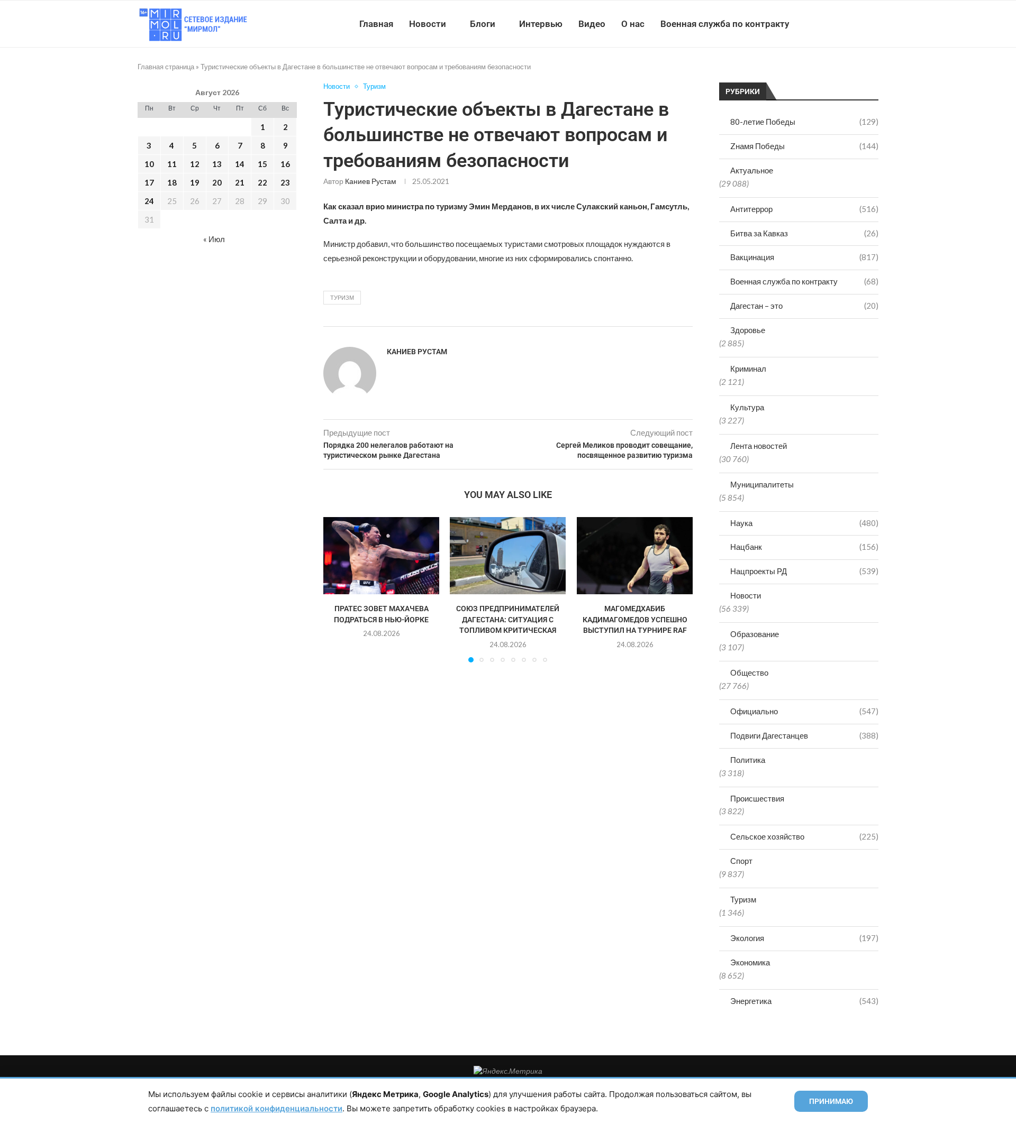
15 (262, 164)
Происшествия (757, 798)
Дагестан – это (804, 305)
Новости (427, 24)
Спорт (741, 860)
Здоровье (747, 330)
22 (262, 182)
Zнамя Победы (804, 146)
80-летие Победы (804, 121)
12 (194, 164)
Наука (804, 523)
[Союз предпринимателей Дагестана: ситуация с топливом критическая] (508, 555)
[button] (338, 589)
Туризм (743, 899)
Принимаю (831, 1101)
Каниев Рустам (370, 181)
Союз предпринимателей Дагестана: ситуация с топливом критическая (507, 619)
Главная (376, 24)
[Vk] (835, 24)
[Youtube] (824, 24)
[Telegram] (846, 24)
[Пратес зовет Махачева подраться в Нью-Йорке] (381, 555)
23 (285, 182)
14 (239, 164)
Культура (747, 407)
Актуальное (751, 170)
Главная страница (166, 66)
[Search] (873, 24)
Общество (749, 672)
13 (217, 164)
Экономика (750, 962)
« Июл (214, 239)
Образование (754, 634)
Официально (804, 711)
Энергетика (804, 1001)
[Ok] (857, 24)
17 (149, 182)
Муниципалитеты (762, 484)
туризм (342, 297)
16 (285, 164)
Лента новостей (758, 445)
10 (149, 164)
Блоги (482, 24)
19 (194, 182)
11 (172, 164)
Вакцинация (804, 257)
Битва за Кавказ (804, 233)
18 (172, 182)
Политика (747, 759)
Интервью (541, 24)
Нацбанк (804, 546)
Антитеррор (804, 209)
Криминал (748, 368)
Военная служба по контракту (724, 24)
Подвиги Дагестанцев (804, 735)
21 (239, 182)
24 (149, 201)
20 (217, 182)
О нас (633, 24)
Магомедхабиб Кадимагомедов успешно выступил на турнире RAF (634, 619)
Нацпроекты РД (804, 571)
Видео (591, 24)
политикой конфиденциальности (276, 1108)
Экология (804, 938)
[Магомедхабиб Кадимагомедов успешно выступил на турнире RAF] (635, 555)
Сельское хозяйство (804, 836)
